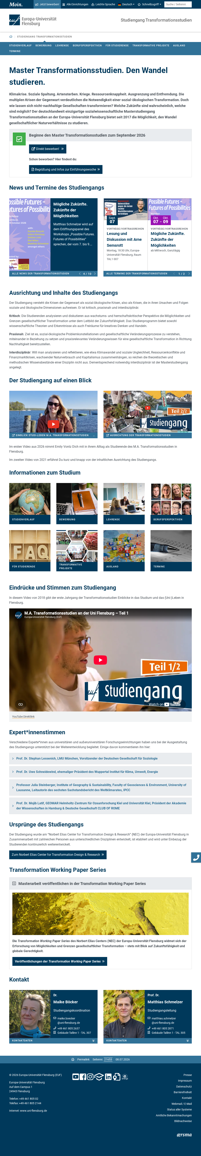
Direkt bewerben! (48, 149)
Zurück (79, 273)
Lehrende (62, 45)
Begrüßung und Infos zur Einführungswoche (65, 169)
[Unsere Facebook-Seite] (83, 1077)
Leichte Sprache (105, 4)
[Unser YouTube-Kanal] (75, 1077)
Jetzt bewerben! (49, 4)
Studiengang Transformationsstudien (156, 20)
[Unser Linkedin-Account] (108, 1077)
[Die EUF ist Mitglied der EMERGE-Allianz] (125, 1077)
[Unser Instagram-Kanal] (90, 1077)
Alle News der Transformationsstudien (40, 273)
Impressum (185, 1080)
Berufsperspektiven (87, 45)
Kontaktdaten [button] (22, 1040)
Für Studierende (117, 45)
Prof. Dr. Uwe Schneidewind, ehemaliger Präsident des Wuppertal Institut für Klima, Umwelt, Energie (87, 772)
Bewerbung (44, 45)
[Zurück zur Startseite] (32, 20)
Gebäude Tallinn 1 (68, 1032)
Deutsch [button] (127, 4)
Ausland (179, 45)
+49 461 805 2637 (69, 1028)
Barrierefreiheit (183, 1092)
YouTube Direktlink (23, 716)
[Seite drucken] (72, 1059)
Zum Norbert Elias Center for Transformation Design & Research (56, 854)
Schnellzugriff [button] (150, 4)
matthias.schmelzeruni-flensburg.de (164, 1020)
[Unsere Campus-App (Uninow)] (99, 1077)
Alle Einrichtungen (77, 4)
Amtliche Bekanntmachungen (174, 1115)
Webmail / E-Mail (182, 1103)
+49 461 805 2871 (163, 1028)
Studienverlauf (20, 45)
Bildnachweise (183, 1121)
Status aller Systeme (179, 1109)
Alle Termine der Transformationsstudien (136, 273)
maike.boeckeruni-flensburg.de (69, 1020)
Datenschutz (184, 1086)
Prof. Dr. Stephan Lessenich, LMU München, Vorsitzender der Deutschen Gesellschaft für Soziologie (87, 758)
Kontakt (187, 1097)
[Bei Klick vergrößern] (100, 914)
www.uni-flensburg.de (33, 1110)
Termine (15, 51)
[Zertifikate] (116, 1077)
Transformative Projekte (150, 45)
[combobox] (178, 4)
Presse (188, 1075)
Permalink (83, 1059)
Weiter (95, 273)
